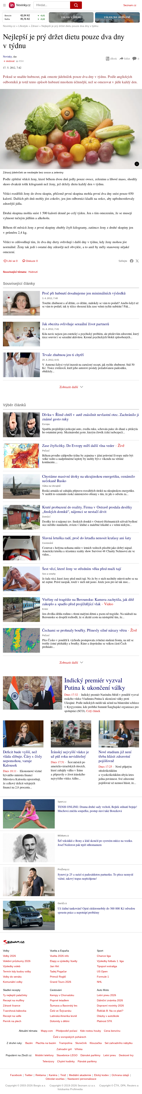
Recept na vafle (12, 1015)
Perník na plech (12, 1021)
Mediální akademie (80, 1075)
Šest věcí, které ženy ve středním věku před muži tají (81, 568)
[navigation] (4, 5)
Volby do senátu (12, 976)
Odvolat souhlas (55, 1078)
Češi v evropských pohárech (69, 1036)
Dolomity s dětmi (59, 1021)
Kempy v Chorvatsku (62, 995)
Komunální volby (12, 981)
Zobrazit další (69, 387)
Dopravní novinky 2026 (110, 1005)
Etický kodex (101, 1075)
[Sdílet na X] (137, 261)
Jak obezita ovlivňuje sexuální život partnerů (75, 323)
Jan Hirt (54, 966)
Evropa (46, 424)
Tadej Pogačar (58, 971)
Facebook (16, 1075)
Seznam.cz (129, 5)
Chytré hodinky (66, 1061)
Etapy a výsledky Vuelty (63, 961)
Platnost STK (104, 1021)
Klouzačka (96, 1043)
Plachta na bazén (46, 1043)
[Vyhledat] (76, 5)
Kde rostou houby (90, 1030)
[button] (71, 129)
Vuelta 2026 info (59, 955)
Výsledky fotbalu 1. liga (110, 961)
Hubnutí (33, 271)
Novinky (7, 56)
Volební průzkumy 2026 (17, 961)
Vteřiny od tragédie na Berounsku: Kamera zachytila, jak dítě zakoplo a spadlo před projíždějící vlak (88, 601)
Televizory (48, 1061)
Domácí (46, 516)
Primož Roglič (58, 976)
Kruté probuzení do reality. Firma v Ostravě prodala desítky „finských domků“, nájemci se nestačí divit (87, 509)
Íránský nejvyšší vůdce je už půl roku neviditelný (70, 754)
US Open (102, 971)
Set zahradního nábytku (119, 1043)
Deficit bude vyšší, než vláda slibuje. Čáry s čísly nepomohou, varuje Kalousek (22, 758)
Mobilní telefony (44, 1055)
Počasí (45, 450)
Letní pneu (109, 1055)
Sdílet (127, 58)
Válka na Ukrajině (51, 486)
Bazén (29, 1043)
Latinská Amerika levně (63, 1015)
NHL (99, 981)
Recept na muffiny (13, 1000)
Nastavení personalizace (81, 1078)
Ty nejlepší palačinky (15, 995)
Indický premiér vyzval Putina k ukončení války (94, 684)
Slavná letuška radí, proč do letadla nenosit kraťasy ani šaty (86, 537)
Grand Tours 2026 (60, 981)
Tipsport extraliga (107, 966)
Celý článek (93, 711)
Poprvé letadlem (59, 1000)
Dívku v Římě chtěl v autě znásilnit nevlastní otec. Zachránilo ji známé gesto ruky (90, 416)
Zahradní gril (64, 1049)
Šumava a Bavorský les (63, 1005)
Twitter (29, 1075)
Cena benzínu (112, 1030)
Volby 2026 (9, 955)
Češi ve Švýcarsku (60, 1010)
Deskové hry (126, 1055)
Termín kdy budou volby (17, 971)
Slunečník (81, 1043)
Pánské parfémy (87, 1061)
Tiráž (63, 1075)
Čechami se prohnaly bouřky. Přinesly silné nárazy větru (84, 630)
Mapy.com (47, 1030)
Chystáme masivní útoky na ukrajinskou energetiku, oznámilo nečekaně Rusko (88, 478)
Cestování (47, 543)
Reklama (41, 1075)
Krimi (45, 609)
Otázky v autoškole (108, 1015)
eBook (113, 58)
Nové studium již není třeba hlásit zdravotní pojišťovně (115, 756)
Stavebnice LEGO (67, 1055)
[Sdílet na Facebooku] (131, 261)
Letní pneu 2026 (106, 995)
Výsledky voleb (11, 966)
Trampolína (65, 1043)
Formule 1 (103, 976)
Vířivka (78, 1049)
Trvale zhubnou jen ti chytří (63, 354)
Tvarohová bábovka (14, 1010)
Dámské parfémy (90, 1055)
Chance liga (104, 955)
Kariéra (53, 1075)
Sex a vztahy (49, 574)
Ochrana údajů (120, 1075)
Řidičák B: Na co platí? (110, 1010)
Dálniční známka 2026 (110, 1000)
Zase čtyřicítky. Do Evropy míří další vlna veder (78, 445)
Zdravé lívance (11, 1005)
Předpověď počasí (66, 1030)
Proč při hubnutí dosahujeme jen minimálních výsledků (84, 293)
